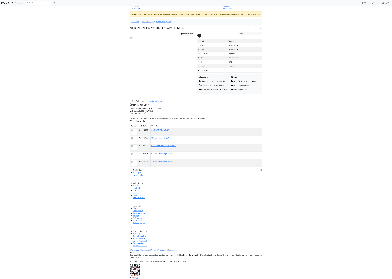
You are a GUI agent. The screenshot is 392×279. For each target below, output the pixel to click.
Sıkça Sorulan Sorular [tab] (156, 101)
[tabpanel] (196, 111)
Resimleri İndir (187, 34)
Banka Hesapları (139, 236)
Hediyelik (137, 8)
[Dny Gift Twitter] (152, 250)
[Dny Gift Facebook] (134, 250)
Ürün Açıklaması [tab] (138, 101)
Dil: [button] (364, 3)
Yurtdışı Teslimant (140, 241)
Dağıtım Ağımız (139, 223)
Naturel (136, 190)
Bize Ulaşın (137, 233)
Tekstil (136, 6)
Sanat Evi (226, 6)
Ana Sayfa (135, 22)
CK (137, 278)
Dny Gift (5, 2)
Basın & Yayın (138, 211)
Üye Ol (387, 3)
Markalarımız (138, 220)
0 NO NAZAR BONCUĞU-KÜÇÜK (163, 146)
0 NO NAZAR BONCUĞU (160, 130)
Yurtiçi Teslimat (139, 238)
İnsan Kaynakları (139, 213)
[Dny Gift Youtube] (171, 250)
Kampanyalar (138, 175)
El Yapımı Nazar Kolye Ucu (161, 138)
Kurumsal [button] (19, 3)
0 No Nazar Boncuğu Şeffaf (161, 153)
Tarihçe (136, 216)
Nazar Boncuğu (228, 8)
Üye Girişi (377, 3)
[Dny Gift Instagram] (161, 250)
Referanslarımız (139, 218)
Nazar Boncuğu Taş (163, 22)
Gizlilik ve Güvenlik (140, 246)
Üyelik (135, 208)
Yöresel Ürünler (139, 198)
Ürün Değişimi (138, 243)
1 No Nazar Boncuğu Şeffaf (161, 161)
